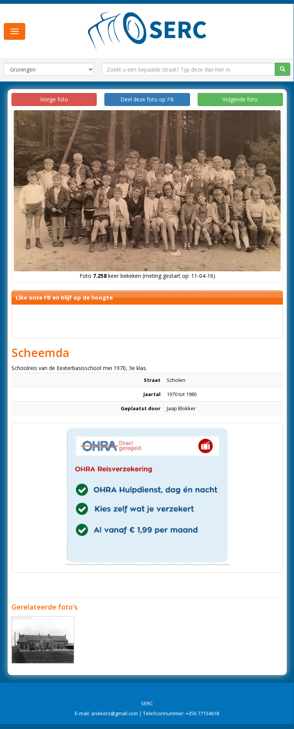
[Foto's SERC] (147, 30)
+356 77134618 (202, 713)
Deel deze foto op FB (147, 99)
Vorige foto (54, 99)
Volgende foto (240, 99)
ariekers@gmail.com (114, 713)
